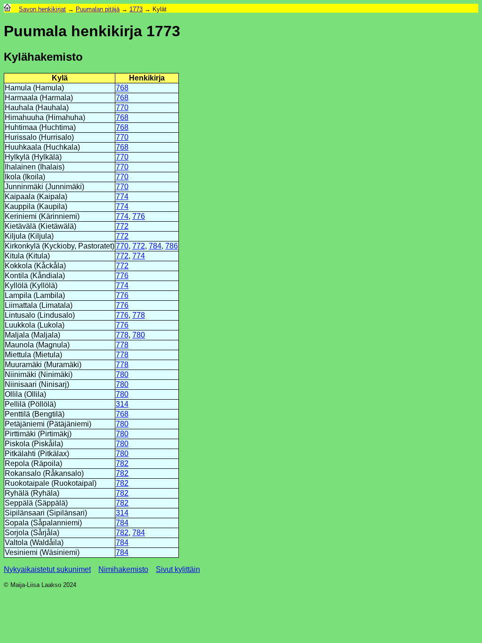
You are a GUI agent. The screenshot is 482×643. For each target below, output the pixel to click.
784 (155, 246)
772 (122, 226)
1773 (136, 9)
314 (122, 404)
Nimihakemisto (123, 569)
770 (122, 108)
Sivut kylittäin (178, 569)
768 (122, 88)
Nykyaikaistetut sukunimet (47, 569)
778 (138, 315)
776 (138, 216)
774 (122, 197)
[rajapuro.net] (7, 9)
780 (138, 335)
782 (122, 463)
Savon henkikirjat (42, 9)
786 (171, 246)
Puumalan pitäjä (98, 9)
